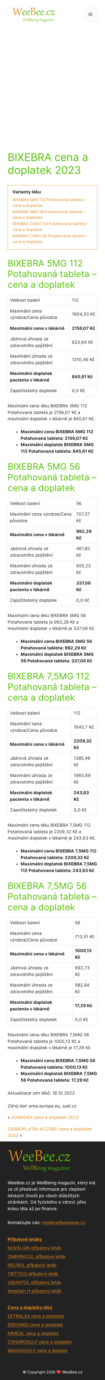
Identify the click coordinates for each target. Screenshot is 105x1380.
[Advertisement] (52, 83)
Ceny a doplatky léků (30, 1307)
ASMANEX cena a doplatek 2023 (45, 1117)
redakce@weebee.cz (63, 1222)
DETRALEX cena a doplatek (36, 1316)
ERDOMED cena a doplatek (35, 1324)
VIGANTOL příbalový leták (34, 1282)
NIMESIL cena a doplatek (33, 1333)
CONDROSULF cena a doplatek (40, 1342)
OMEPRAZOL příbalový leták (36, 1256)
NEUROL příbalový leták (32, 1265)
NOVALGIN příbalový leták (34, 1247)
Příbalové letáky (25, 1239)
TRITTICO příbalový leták (33, 1273)
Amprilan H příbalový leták (34, 1291)
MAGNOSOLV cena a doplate (38, 1350)
